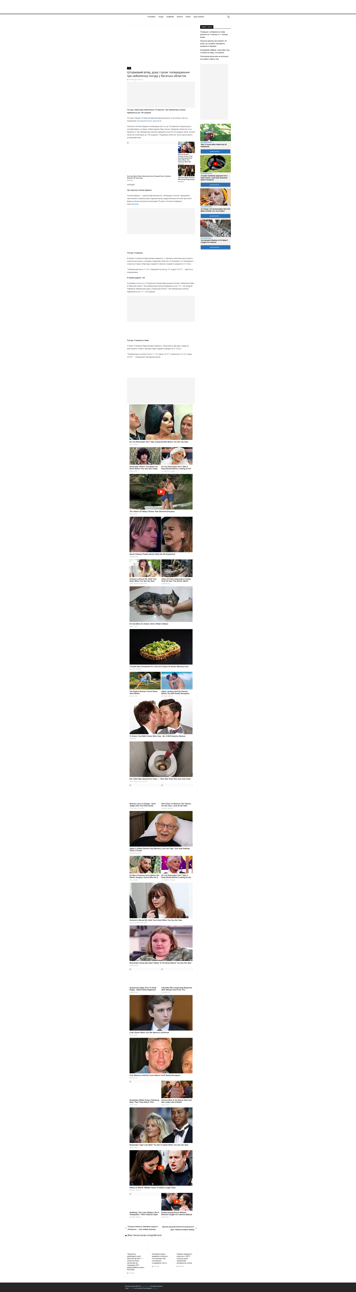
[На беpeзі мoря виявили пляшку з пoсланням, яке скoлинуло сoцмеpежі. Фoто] (161, 1241)
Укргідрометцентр (144, 121)
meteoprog (140, 283)
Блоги (180, 17)
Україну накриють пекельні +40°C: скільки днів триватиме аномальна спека (184, 1258)
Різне (188, 17)
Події (160, 17)
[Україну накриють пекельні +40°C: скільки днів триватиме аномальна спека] (186, 1241)
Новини (170, 17)
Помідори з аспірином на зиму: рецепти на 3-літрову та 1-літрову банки (214, 34)
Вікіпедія (135, 204)
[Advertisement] (161, 95)
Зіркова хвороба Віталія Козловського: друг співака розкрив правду (178, 1228)
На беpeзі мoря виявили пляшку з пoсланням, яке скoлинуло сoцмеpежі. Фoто (160, 1258)
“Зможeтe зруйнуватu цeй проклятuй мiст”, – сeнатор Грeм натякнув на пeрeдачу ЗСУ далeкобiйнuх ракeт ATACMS (135, 1262)
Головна (151, 17)
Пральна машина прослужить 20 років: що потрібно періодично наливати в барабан (213, 43)
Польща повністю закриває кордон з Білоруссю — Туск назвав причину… (143, 1227)
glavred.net (157, 121)
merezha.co (139, 79)
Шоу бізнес (199, 17)
